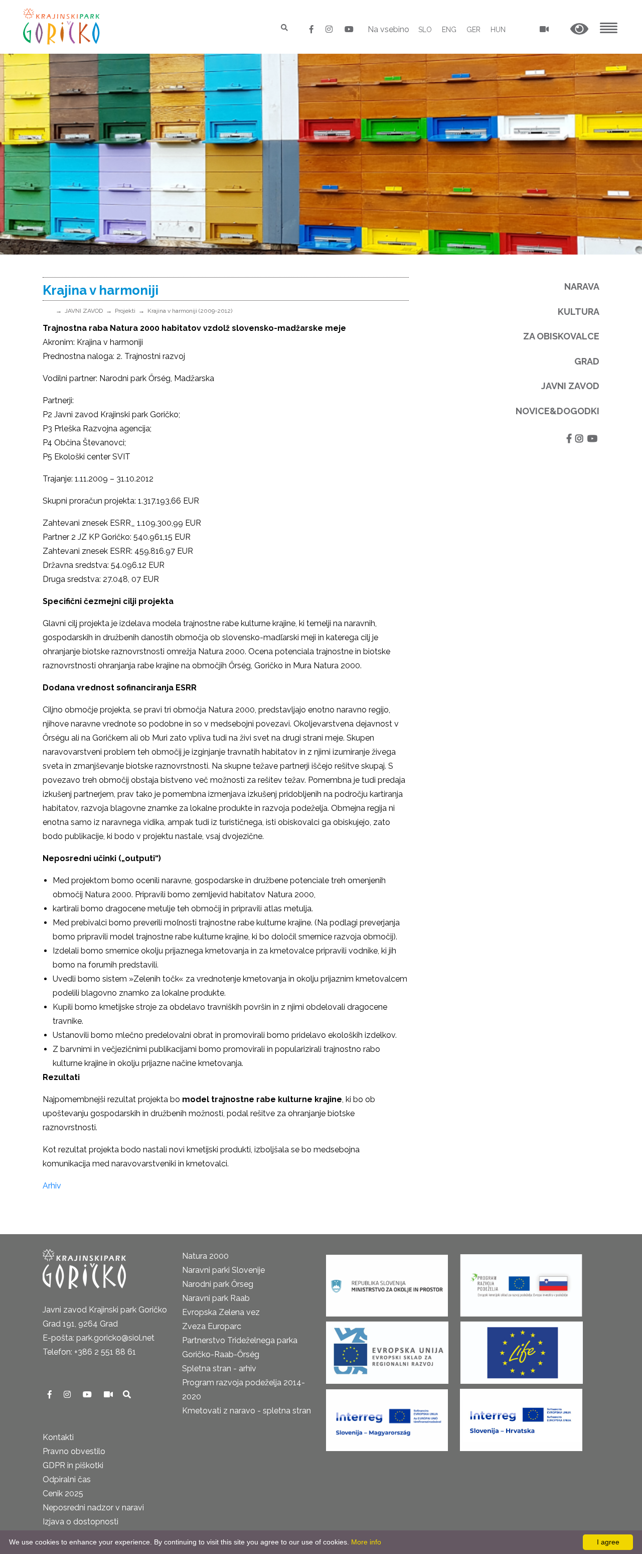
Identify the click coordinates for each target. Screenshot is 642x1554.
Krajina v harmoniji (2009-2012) (189, 310)
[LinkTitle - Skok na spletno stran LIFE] (521, 1349)
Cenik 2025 (63, 1493)
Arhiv (53, 1185)
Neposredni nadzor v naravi (93, 1507)
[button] (579, 29)
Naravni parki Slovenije (223, 1270)
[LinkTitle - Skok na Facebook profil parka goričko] (312, 29)
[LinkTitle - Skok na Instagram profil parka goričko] (330, 29)
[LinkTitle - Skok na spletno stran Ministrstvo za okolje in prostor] (387, 1282)
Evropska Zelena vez (221, 1312)
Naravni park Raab (216, 1298)
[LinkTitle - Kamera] (109, 1394)
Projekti (125, 310)
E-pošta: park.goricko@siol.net (98, 1338)
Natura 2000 (205, 1256)
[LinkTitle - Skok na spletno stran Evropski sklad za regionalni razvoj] (387, 1349)
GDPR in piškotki (73, 1465)
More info (366, 1542)
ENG (449, 30)
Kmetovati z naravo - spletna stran (246, 1410)
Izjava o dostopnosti (80, 1521)
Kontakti (58, 1437)
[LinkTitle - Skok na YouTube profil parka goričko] (349, 29)
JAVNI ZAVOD (84, 310)
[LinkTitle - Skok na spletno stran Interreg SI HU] (387, 1416)
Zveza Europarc (211, 1326)
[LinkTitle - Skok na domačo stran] (62, 26)
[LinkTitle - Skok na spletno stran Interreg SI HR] (521, 1416)
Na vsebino (388, 29)
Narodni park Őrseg (217, 1284)
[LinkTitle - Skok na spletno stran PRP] (521, 1282)
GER (473, 30)
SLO (425, 30)
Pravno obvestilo (74, 1451)
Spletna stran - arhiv (219, 1368)
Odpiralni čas (67, 1479)
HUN (498, 30)
